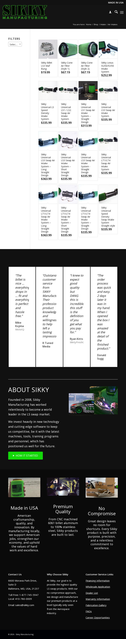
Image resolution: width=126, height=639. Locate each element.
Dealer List (92, 593)
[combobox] (15, 44)
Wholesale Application (98, 586)
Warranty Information (98, 599)
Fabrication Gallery (96, 605)
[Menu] (122, 12)
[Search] (114, 12)
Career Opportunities (98, 617)
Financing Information (98, 580)
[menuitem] (108, 12)
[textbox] (15, 44)
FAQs (89, 611)
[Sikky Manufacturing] (24, 12)
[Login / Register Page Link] (108, 12)
